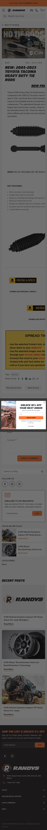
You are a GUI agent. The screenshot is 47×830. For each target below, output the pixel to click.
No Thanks (31, 426)
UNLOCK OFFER (31, 417)
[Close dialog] (44, 402)
